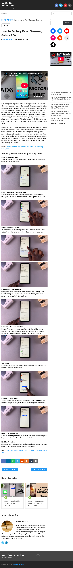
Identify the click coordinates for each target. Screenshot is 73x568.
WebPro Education (8, 4)
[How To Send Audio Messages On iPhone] (12, 490)
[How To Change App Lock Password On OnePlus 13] (36, 490)
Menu (5, 13)
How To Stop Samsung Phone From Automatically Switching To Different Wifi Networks (60, 106)
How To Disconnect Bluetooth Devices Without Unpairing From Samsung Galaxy (60, 113)
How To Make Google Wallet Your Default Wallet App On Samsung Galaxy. (60, 99)
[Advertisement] (24, 56)
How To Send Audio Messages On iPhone (12, 503)
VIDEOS (5, 25)
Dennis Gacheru (8, 39)
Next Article (38, 469)
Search (52, 20)
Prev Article (10, 469)
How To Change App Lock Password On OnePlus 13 (36, 503)
